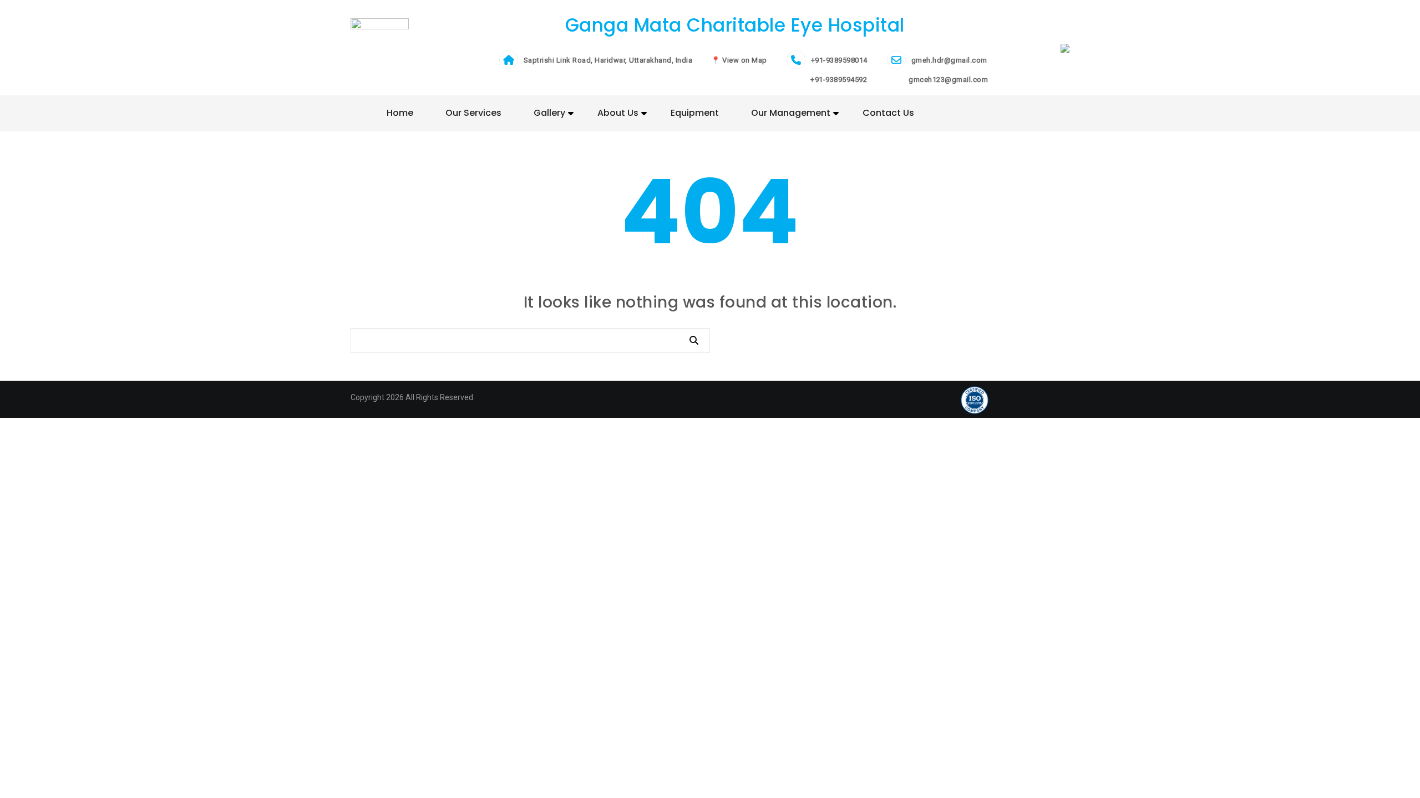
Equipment (695, 112)
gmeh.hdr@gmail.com (949, 60)
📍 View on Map (739, 60)
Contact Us (888, 112)
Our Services (473, 112)
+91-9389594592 (838, 79)
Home (400, 112)
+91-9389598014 (839, 60)
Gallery (549, 112)
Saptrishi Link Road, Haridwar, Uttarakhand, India (608, 60)
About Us (617, 112)
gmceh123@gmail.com (947, 79)
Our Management (790, 112)
